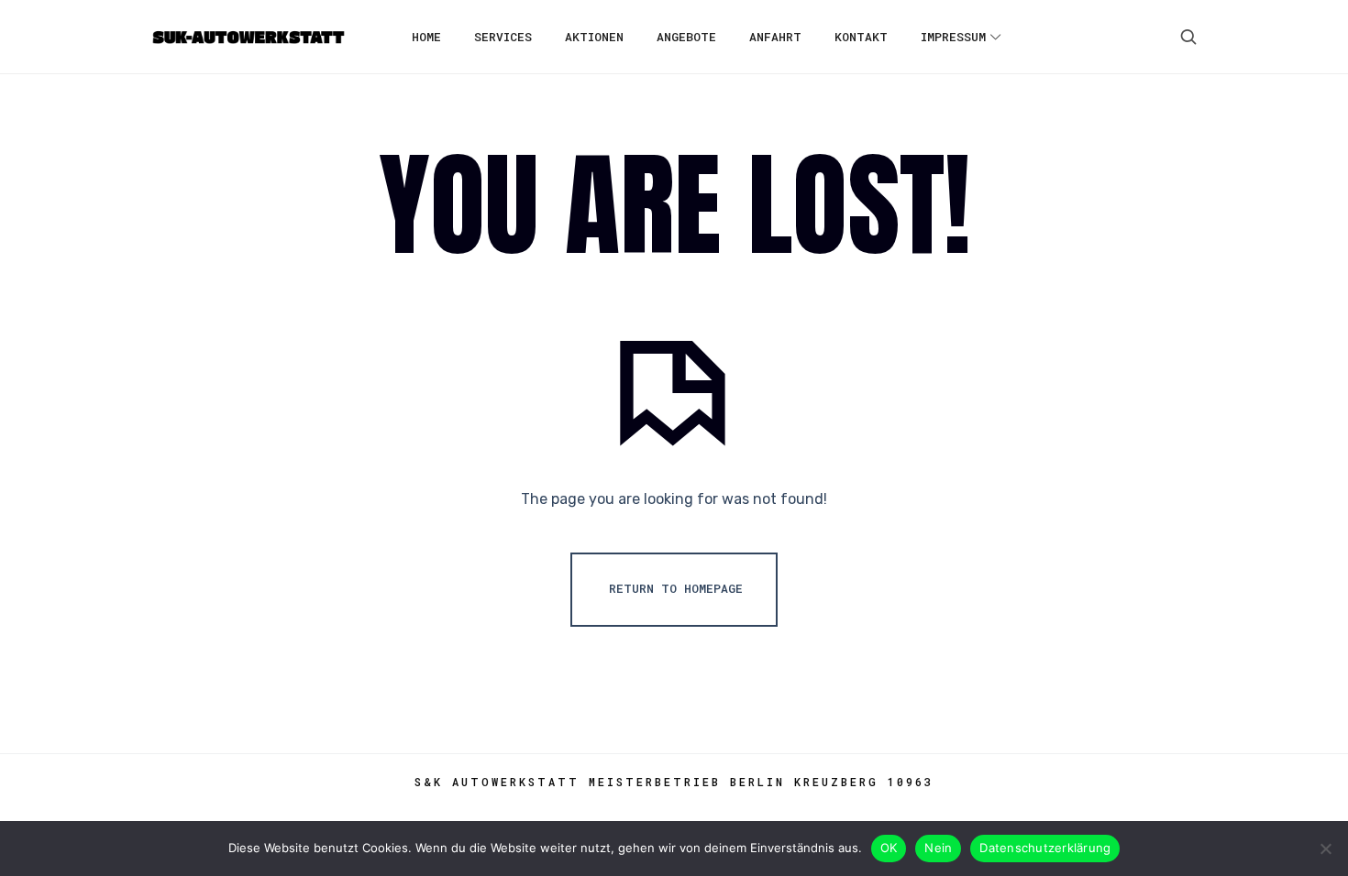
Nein (938, 847)
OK (889, 847)
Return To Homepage (676, 588)
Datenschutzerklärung (1044, 847)
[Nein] (1325, 848)
